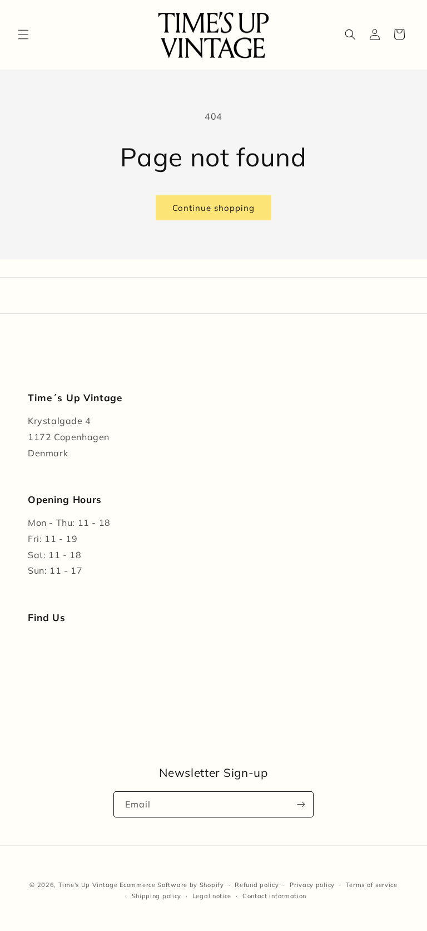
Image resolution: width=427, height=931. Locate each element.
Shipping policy (157, 896)
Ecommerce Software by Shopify (172, 885)
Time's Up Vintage (88, 885)
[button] (23, 34)
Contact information (274, 896)
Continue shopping (213, 208)
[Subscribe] (301, 804)
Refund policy (257, 885)
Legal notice (211, 896)
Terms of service (372, 885)
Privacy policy (312, 885)
